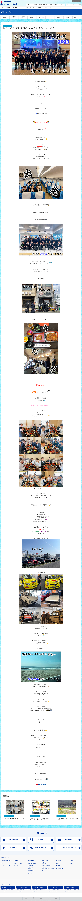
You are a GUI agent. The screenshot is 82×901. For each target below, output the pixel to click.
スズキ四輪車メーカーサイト (7, 887)
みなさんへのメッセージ (50, 17)
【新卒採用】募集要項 (14, 17)
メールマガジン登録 (39, 887)
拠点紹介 (67, 17)
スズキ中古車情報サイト (71, 887)
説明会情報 (41, 17)
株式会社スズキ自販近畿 (9, 4)
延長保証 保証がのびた (46, 865)
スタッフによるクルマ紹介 (6, 865)
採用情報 (8, 7)
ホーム (2, 7)
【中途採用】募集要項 (23, 17)
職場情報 (31, 17)
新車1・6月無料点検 (32, 863)
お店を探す (16, 860)
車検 (29, 862)
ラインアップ (16, 865)
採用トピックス (16, 7)
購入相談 (57, 863)
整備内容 (30, 868)
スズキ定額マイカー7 (46, 863)
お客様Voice (3, 863)
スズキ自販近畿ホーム (5, 857)
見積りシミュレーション (23, 887)
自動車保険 (44, 867)
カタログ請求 (58, 860)
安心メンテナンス (31, 867)
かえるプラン (44, 862)
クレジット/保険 (45, 860)
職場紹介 (58, 17)
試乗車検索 (58, 865)
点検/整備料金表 (31, 870)
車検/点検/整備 (31, 860)
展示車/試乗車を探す (18, 863)
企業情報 (71, 860)
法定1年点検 (30, 865)
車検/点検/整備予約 (59, 868)
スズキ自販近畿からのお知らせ (6, 860)
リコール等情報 (55, 887)
